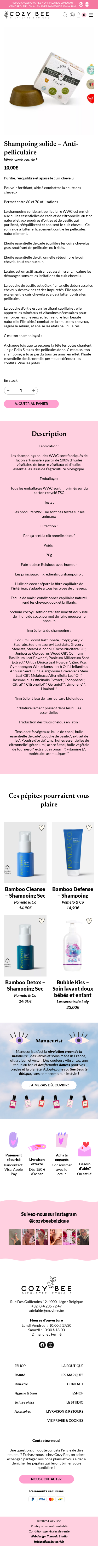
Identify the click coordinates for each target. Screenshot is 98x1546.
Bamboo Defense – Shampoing (72, 892)
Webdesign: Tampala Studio (49, 1536)
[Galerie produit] (49, 81)
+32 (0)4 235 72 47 (46, 1306)
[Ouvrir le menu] (91, 15)
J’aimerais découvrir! (49, 1085)
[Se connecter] (72, 14)
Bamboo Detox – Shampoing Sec (25, 985)
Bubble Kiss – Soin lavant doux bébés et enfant (73, 988)
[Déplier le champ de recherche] (65, 14)
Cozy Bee (54, 1521)
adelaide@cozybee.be (46, 1310)
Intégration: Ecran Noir (49, 1541)
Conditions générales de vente (49, 1531)
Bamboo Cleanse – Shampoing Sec (25, 892)
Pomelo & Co (25, 901)
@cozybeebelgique (49, 1221)
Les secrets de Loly (73, 1001)
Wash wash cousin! (20, 159)
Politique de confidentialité (49, 1526)
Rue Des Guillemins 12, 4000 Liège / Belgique (46, 1301)
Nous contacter (46, 1479)
